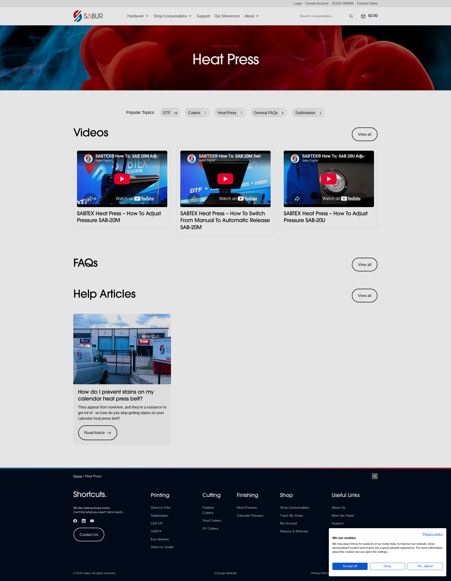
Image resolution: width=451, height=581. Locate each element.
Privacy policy (433, 534)
